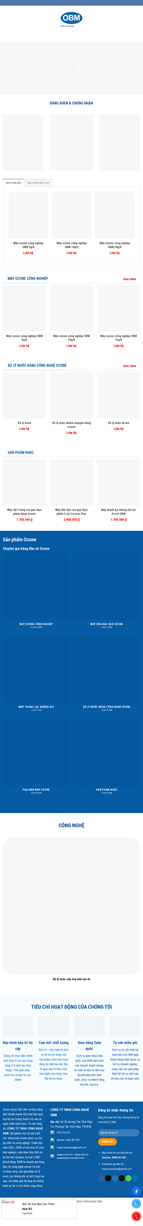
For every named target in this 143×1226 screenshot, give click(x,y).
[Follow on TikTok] (108, 1178)
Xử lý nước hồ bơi (118, 423)
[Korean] (80, 2)
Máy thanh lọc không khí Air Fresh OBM (118, 512)
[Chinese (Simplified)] (65, 2)
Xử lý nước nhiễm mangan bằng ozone (71, 425)
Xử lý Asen (24, 423)
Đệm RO (27, 1209)
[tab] (13, 183)
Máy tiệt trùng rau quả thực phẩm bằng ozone (24, 512)
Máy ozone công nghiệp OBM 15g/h (118, 338)
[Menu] (5, 21)
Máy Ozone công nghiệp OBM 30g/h (115, 245)
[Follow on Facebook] (101, 1178)
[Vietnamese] (84, 2)
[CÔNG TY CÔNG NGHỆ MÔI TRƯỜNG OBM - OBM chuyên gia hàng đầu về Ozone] (71, 21)
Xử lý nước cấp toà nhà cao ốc (71, 979)
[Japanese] (75, 2)
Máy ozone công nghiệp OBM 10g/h (72, 245)
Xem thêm (129, 279)
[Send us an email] (122, 1178)
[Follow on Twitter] (115, 1178)
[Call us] (128, 1178)
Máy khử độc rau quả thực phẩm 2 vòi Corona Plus (71, 512)
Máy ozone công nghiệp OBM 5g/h (28, 245)
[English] (70, 2)
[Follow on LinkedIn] (135, 1178)
